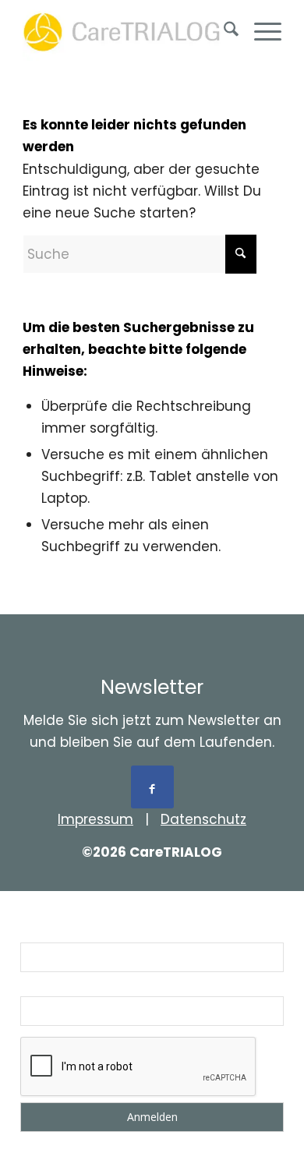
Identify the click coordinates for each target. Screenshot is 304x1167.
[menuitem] (223, 32)
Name (37, 932)
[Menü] (260, 32)
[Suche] (223, 32)
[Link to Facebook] (152, 787)
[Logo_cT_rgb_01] (126, 32)
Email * (40, 986)
